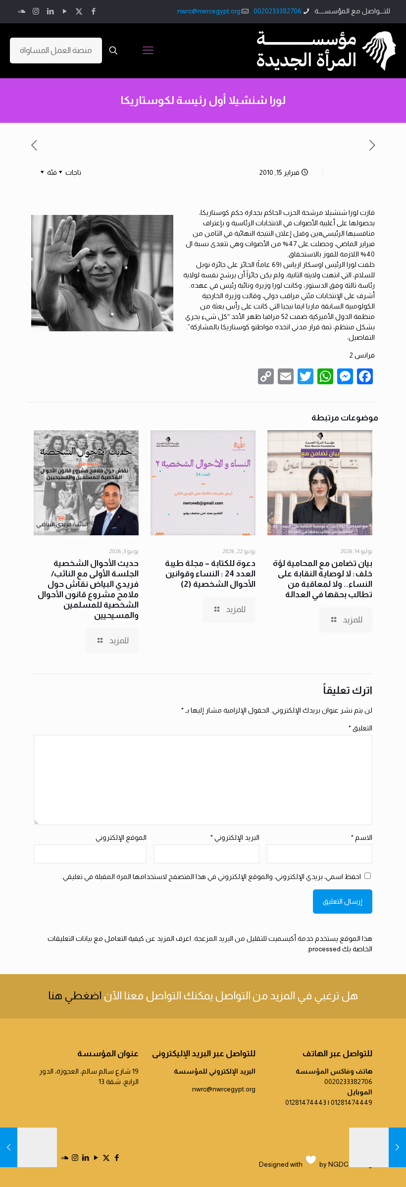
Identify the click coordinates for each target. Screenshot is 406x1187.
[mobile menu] (148, 50)
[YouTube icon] (64, 11)
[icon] (21, 11)
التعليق (360, 728)
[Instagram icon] (36, 11)
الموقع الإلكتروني (121, 837)
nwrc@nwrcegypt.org (209, 11)
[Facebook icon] (93, 11)
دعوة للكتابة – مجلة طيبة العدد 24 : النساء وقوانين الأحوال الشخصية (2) (210, 574)
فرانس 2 (362, 355)
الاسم (361, 837)
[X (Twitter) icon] (79, 11)
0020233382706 (278, 11)
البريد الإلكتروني (234, 837)
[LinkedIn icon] (50, 11)
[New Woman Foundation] (326, 50)
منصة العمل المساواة (56, 50)
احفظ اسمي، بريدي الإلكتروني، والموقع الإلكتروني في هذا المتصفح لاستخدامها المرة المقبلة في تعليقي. (211, 876)
